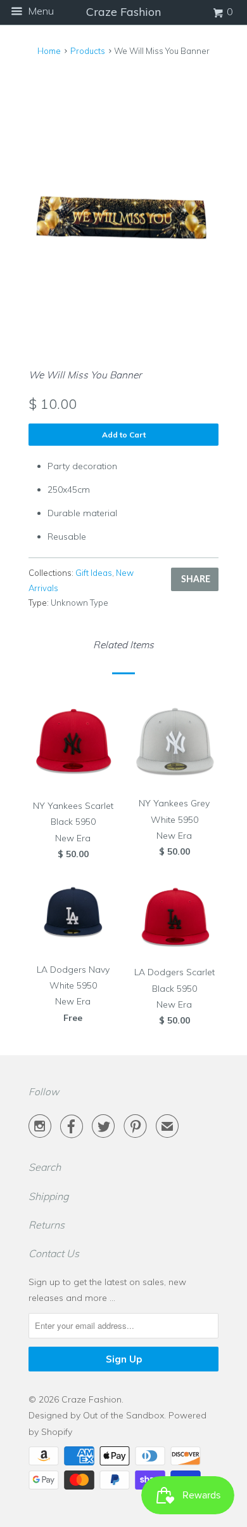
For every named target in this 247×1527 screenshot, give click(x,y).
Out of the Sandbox (123, 1415)
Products (87, 51)
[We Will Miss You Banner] (123, 207)
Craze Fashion (91, 1399)
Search (44, 1167)
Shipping (48, 1196)
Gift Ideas (93, 573)
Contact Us (53, 1253)
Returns (46, 1224)
